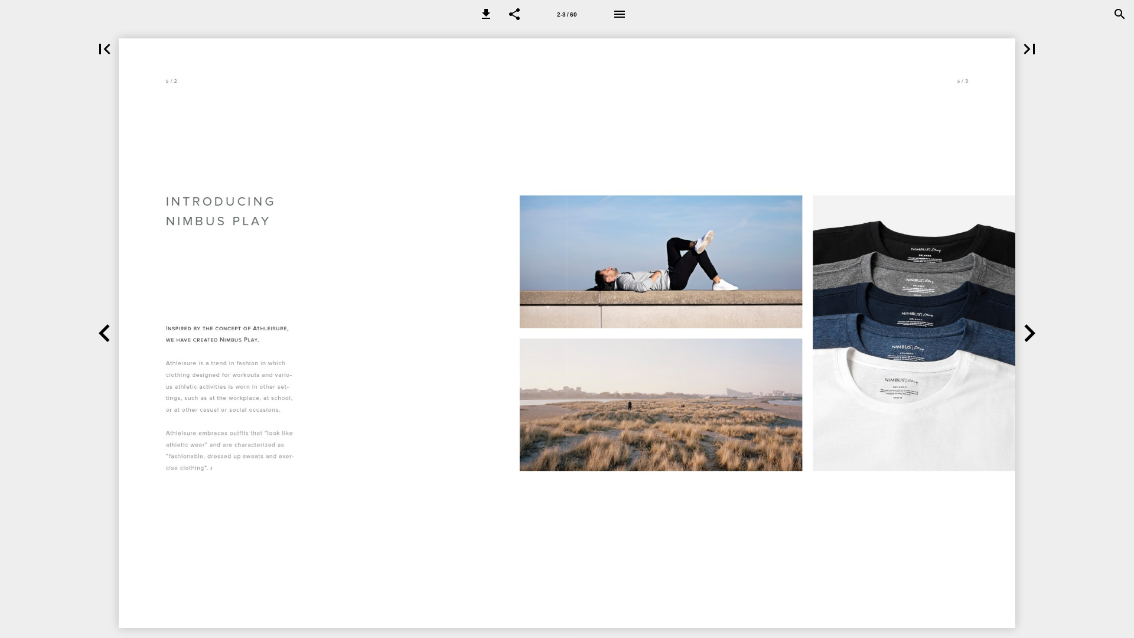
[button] (486, 14)
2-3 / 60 (567, 14)
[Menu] (619, 14)
